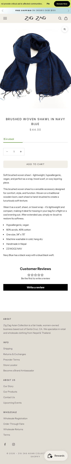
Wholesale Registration (15, 418)
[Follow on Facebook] (5, 444)
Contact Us (9, 397)
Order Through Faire (13, 423)
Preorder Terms (11, 359)
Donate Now (62, 4)
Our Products (10, 391)
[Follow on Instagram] (13, 444)
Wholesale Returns (13, 429)
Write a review (35, 287)
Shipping (7, 348)
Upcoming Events (12, 402)
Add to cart (35, 164)
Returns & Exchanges (14, 354)
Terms (6, 434)
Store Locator (10, 365)
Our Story (8, 386)
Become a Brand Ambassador (18, 370)
